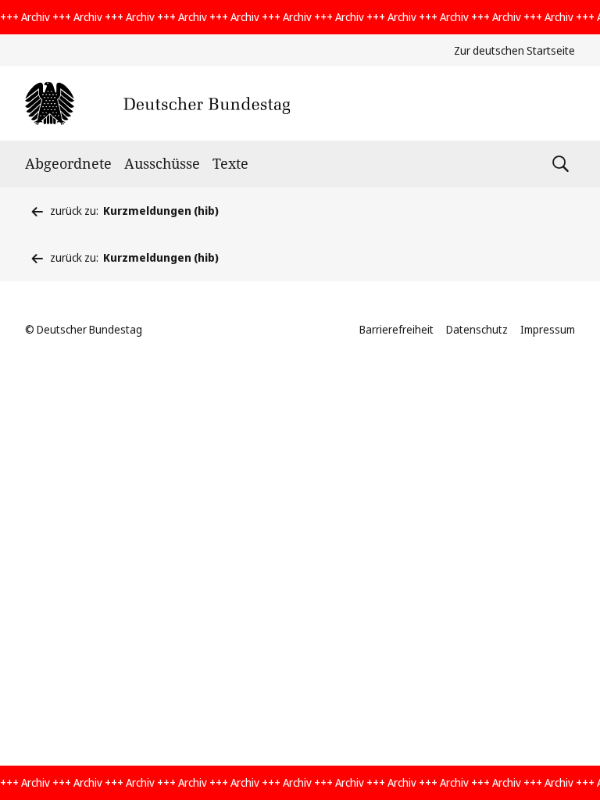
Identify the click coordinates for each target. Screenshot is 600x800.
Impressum (547, 329)
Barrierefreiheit (396, 329)
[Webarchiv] (157, 103)
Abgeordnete (68, 163)
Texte (230, 163)
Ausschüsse (162, 163)
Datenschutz (477, 329)
